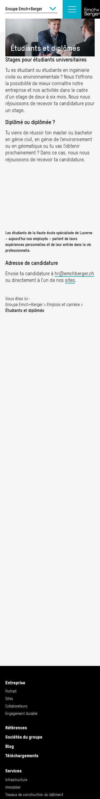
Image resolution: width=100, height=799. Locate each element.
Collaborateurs (16, 706)
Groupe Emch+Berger (24, 304)
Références (16, 727)
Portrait (11, 691)
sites (70, 280)
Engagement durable (21, 713)
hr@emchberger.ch (74, 273)
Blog (9, 746)
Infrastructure (16, 780)
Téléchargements (21, 755)
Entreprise (15, 682)
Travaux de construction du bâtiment (34, 795)
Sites (9, 699)
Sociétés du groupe (23, 737)
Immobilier (13, 787)
